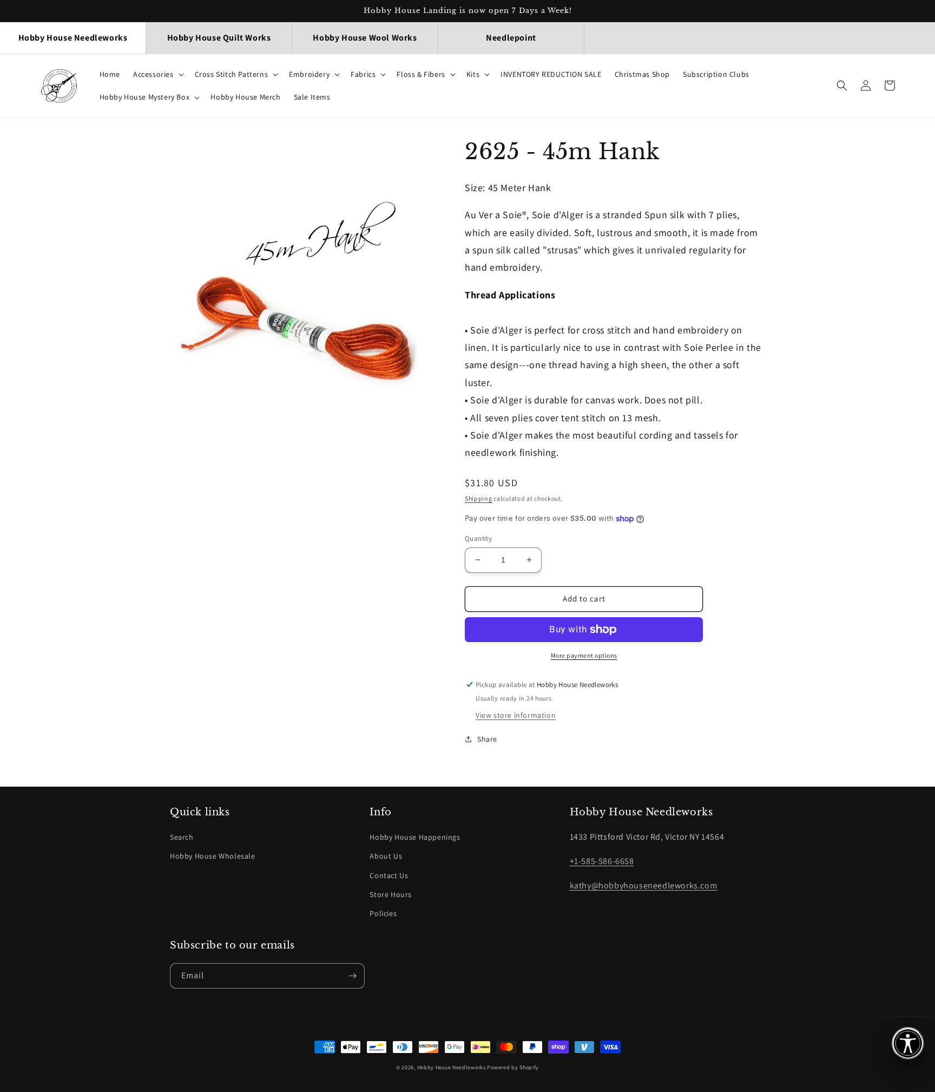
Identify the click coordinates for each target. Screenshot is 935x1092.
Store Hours (391, 894)
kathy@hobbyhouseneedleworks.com (643, 885)
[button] (157, 74)
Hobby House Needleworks (451, 1067)
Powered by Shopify (513, 1067)
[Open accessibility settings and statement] (908, 1043)
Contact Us (389, 875)
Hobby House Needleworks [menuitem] (73, 37)
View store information (516, 715)
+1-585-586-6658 (602, 861)
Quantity (478, 538)
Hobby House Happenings (415, 837)
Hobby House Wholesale (212, 856)
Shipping (478, 498)
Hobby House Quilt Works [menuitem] (219, 37)
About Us (386, 856)
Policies (383, 913)
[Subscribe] (352, 976)
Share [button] (487, 739)
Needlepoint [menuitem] (511, 37)
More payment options (584, 655)
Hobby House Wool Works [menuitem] (365, 37)
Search (182, 837)
